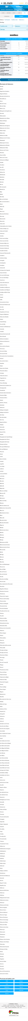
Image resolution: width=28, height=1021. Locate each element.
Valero (1, 868)
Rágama (1, 691)
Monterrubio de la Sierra (5, 547)
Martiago (2, 495)
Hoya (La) (2, 451)
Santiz (1, 777)
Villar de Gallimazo (3, 912)
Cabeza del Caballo (4, 231)
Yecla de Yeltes (3, 961)
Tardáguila (2, 819)
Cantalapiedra (3, 262)
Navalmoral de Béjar (4, 579)
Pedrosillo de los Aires (4, 623)
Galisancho (2, 407)
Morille (1, 552)
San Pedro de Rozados (4, 760)
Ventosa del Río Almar (4, 890)
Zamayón (2, 966)
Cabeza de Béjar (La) (4, 228)
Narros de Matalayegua (4, 564)
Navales (1, 576)
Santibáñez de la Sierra (4, 775)
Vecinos (1, 880)
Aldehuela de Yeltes (4, 147)
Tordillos (1, 834)
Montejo (1, 539)
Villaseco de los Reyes (4, 941)
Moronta (1, 559)
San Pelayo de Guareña (4, 762)
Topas (1, 831)
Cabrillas (2, 236)
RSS (21, 1007)
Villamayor (2, 902)
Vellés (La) (2, 887)
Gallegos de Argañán (4, 410)
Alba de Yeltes (3, 106)
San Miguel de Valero (4, 750)
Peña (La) (2, 640)
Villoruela (2, 954)
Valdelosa (2, 858)
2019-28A (8, 12)
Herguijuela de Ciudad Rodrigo (6, 436)
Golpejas (1, 424)
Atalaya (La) (2, 172)
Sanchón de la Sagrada (4, 728)
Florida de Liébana (3, 370)
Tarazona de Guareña (4, 816)
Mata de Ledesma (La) (4, 505)
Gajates (1, 400)
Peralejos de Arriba (4, 652)
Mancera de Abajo (3, 490)
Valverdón (2, 878)
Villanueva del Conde (4, 905)
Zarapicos (2, 968)
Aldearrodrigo (3, 130)
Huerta (1, 454)
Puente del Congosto (4, 682)
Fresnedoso (2, 380)
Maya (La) (2, 510)
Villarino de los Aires (4, 927)
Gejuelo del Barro (3, 422)
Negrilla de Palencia (4, 588)
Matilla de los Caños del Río (5, 508)
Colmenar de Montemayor (5, 326)
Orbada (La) (2, 593)
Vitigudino (2, 959)
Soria (7, 990)
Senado (21, 16)
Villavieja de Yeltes (3, 949)
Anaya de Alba (3, 155)
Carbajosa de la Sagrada (5, 270)
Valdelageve (2, 856)
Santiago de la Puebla (4, 770)
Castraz (1, 294)
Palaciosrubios (3, 601)
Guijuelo (1, 434)
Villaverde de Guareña (4, 946)
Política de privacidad (5, 1006)
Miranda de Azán (3, 520)
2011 (25, 12)
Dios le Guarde (3, 336)
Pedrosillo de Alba (3, 620)
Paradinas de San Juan (4, 610)
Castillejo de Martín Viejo (5, 292)
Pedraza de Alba (3, 618)
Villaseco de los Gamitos (5, 939)
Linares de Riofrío (3, 473)
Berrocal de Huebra (4, 199)
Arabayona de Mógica (4, 160)
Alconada (2, 113)
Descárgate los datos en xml (14, 79)
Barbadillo (2, 179)
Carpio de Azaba (3, 272)
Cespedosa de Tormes (4, 311)
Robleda (1, 701)
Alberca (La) (2, 108)
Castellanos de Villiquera (5, 289)
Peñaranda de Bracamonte (5, 645)
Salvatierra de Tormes (4, 723)
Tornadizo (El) (3, 836)
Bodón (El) (2, 206)
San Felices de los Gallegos (5, 743)
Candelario (2, 255)
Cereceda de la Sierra (4, 302)
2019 (3, 12)
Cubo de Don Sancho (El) (5, 334)
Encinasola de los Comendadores (6, 356)
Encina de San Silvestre (4, 346)
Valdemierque (3, 860)
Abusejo (1, 86)
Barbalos (2, 182)
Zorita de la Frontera (4, 973)
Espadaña (2, 363)
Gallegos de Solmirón (4, 412)
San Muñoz (2, 755)
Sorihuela (2, 804)
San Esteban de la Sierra (5, 740)
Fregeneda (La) (3, 378)
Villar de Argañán (3, 907)
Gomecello (2, 427)
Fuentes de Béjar (3, 395)
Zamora (7, 993)
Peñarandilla (2, 647)
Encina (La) (2, 348)
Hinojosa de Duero (3, 444)
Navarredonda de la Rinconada (6, 584)
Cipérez (1, 319)
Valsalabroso (2, 873)
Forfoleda (2, 373)
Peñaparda (2, 642)
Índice (18, 1007)
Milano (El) (2, 517)
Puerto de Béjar (3, 686)
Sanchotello (2, 731)
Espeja (1, 365)
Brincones (2, 216)
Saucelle (2, 785)
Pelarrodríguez (3, 633)
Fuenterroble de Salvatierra (5, 392)
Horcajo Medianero (4, 449)
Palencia (21, 984)
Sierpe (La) (2, 797)
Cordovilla (2, 329)
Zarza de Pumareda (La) (5, 971)
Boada (1, 204)
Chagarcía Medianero (4, 314)
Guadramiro (2, 429)
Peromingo (2, 657)
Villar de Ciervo (3, 909)
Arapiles (1, 162)
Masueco (2, 503)
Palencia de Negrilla (4, 603)
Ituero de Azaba (3, 459)
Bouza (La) (2, 211)
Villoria (1, 951)
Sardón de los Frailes (4, 782)
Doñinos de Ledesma (4, 338)
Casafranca (2, 280)
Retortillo (2, 696)
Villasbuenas (2, 934)
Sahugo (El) (2, 713)
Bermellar (2, 196)
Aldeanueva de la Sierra (5, 128)
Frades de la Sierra (4, 375)
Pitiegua (1, 664)
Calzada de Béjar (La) (4, 243)
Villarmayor (2, 929)
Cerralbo (2, 307)
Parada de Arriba (3, 606)
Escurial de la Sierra (4, 361)
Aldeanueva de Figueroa (5, 125)
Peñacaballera (3, 637)
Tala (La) (2, 811)
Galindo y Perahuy (3, 402)
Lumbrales (2, 476)
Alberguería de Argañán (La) (5, 111)
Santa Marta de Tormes (4, 767)
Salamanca (2, 716)
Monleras (2, 535)
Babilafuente (2, 174)
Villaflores (2, 895)
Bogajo (1, 209)
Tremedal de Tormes (4, 843)
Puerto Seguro (3, 689)
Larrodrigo (2, 466)
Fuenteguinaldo (3, 387)
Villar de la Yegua (3, 914)
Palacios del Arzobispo (4, 598)
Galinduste (2, 405)
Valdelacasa (2, 853)
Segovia (21, 987)
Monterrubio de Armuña (5, 544)
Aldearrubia (2, 133)
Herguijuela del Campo (4, 441)
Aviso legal (21, 1005)
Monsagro (2, 537)
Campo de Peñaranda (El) (5, 253)
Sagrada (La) (2, 711)
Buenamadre (2, 218)
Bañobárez (2, 177)
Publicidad (17, 1005)
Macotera (2, 481)
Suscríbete (21, 3)
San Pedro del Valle (4, 758)
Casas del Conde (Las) (4, 282)
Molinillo (1, 527)
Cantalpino (2, 265)
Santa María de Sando (4, 765)
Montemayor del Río (4, 542)
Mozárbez (2, 561)
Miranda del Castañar (4, 522)
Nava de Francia (3, 571)
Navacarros (2, 566)
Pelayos (1, 635)
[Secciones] (1, 3)
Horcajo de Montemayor (5, 446)
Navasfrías (2, 586)
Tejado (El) (2, 821)
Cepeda (1, 297)
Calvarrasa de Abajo (4, 238)
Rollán (1, 706)
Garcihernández (3, 417)
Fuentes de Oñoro (3, 397)
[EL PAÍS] (8, 3)
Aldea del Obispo (3, 120)
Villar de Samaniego (4, 919)
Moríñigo (2, 554)
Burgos (21, 981)
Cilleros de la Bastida (4, 316)
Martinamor (2, 498)
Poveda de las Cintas (4, 669)
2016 (14, 12)
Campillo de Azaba (3, 250)
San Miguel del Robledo (4, 748)
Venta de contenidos (11, 1005)
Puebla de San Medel (4, 677)
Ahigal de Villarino (3, 93)
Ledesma (2, 468)
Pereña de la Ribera (4, 655)
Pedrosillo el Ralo (3, 625)
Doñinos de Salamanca (4, 341)
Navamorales (2, 581)
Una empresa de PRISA (13, 1012)
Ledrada (1, 471)
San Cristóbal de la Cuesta (5, 733)
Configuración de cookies (20, 1006)
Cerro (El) (2, 309)
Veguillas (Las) (3, 885)
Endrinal (1, 358)
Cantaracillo (2, 267)
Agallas (1, 88)
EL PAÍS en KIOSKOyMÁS (12, 1007)
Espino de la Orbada (4, 368)
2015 (19, 12)
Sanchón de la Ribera (4, 726)
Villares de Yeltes (3, 924)
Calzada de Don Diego (4, 245)
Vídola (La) (2, 892)
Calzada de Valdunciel (4, 248)
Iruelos (1, 456)
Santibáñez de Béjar (4, 772)
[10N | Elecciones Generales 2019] (14, 6)
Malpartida (2, 488)
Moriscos (2, 557)
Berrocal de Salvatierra (4, 201)
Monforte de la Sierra (4, 530)
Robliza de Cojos (3, 704)
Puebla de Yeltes (3, 679)
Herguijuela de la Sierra (5, 439)
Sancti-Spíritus (3, 735)
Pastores (2, 613)
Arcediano (2, 164)
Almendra (2, 152)
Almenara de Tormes (4, 150)
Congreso (6, 16)
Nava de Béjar (3, 569)
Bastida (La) (2, 189)
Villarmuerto (2, 932)
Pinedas (1, 660)
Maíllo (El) (2, 485)
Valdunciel (2, 865)
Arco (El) (1, 167)
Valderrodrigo (3, 863)
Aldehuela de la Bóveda (4, 145)
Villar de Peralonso (4, 917)
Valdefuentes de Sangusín (5, 848)
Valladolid (21, 990)
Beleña (1, 194)
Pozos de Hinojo (3, 672)
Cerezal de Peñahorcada (5, 304)
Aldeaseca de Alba (3, 135)
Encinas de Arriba (3, 353)
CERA (1, 299)
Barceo (1, 184)
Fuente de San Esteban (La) (5, 385)
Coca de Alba (2, 324)
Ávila (7, 981)
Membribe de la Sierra (4, 512)
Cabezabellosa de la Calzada (5, 226)
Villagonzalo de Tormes (4, 897)
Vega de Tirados (3, 883)
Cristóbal (2, 331)
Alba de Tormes (3, 103)
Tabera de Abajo (3, 809)
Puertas (1, 684)
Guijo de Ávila (2, 432)
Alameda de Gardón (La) (5, 96)
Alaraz (1, 101)
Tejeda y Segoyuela (4, 824)
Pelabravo (2, 630)
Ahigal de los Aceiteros (4, 91)
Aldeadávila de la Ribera (5, 118)
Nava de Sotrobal (3, 574)
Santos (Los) (2, 780)
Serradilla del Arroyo (4, 792)
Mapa (24, 9)
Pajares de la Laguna (4, 596)
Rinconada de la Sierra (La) (5, 699)
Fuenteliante (2, 390)
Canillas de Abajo (3, 258)
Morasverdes (2, 549)
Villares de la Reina (4, 922)
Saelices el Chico (3, 709)
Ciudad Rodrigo (3, 321)
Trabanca (2, 841)
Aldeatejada (2, 140)
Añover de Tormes (3, 157)
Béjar (1, 191)
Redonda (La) (2, 694)
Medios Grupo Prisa (14, 1015)
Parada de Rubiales (4, 608)
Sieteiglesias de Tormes (5, 799)
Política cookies (13, 1006)
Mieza (1, 515)
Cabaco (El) (2, 223)
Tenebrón (2, 826)
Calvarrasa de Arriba (4, 240)
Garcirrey (2, 419)
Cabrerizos (2, 233)
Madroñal (2, 483)
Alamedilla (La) (3, 98)
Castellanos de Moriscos (5, 287)
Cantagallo (2, 260)
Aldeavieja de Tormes (4, 142)
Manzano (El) (2, 493)
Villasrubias (2, 944)
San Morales (2, 753)
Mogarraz (2, 525)
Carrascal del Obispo (4, 277)
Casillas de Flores (3, 285)
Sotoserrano (2, 807)
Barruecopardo (3, 186)
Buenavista (2, 221)
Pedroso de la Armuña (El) (5, 628)
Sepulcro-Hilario (3, 787)
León (7, 984)
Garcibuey (2, 414)
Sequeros (2, 789)
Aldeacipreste (3, 115)
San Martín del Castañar (5, 745)
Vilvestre (2, 956)
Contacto (5, 1005)
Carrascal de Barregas (4, 275)
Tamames (2, 814)
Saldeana (2, 718)
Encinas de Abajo (3, 351)
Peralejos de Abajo (4, 650)
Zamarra (2, 963)
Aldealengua (2, 123)
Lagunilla (2, 463)
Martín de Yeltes (3, 500)
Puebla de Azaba (3, 674)
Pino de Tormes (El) (4, 662)
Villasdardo (2, 936)
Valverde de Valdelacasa (5, 875)
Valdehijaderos (3, 851)
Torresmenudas (3, 838)
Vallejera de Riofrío (4, 870)
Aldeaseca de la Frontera (5, 137)
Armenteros (2, 169)
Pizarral (1, 667)
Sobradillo (2, 802)
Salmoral (2, 721)
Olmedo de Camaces (4, 591)
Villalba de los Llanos (4, 900)
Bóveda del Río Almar (4, 213)
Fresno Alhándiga (3, 383)
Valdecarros (2, 846)
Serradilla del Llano (4, 794)
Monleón (1, 532)
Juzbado (1, 461)
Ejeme (1, 343)
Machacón (2, 478)
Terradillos (2, 829)
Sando (1, 738)
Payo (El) (2, 615)
